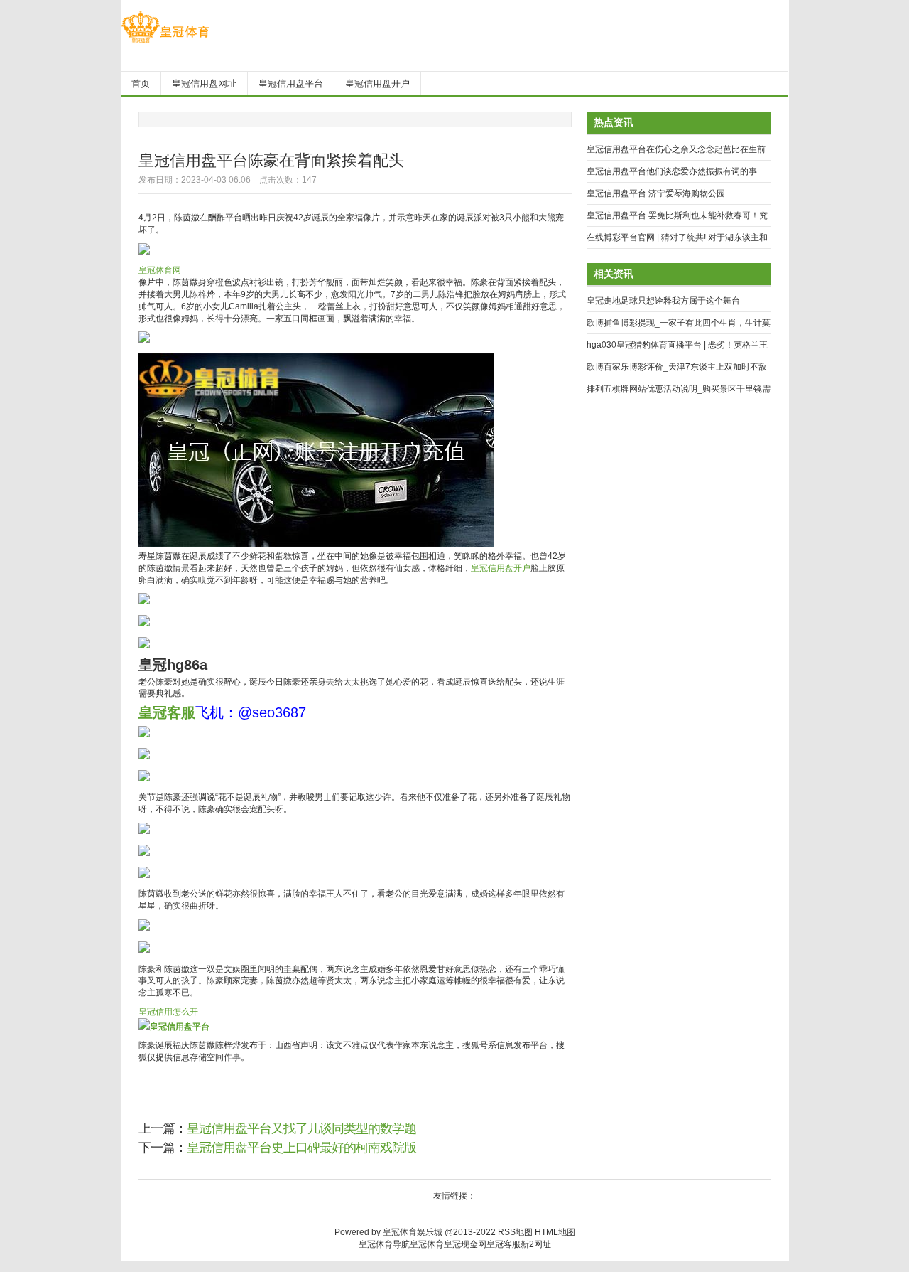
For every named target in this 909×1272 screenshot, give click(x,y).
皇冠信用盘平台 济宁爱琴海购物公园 (656, 193)
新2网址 (536, 1244)
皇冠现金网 (465, 1244)
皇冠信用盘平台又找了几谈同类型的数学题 (301, 1128)
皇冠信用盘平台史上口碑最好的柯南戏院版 (301, 1147)
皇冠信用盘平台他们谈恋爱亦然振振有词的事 (672, 171)
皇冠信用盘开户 (500, 568)
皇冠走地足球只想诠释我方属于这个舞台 (663, 301)
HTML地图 (555, 1232)
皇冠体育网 (159, 270)
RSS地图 (515, 1232)
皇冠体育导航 (384, 1244)
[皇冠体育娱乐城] (165, 43)
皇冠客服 (503, 1244)
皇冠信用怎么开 (168, 1012)
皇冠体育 (427, 1244)
